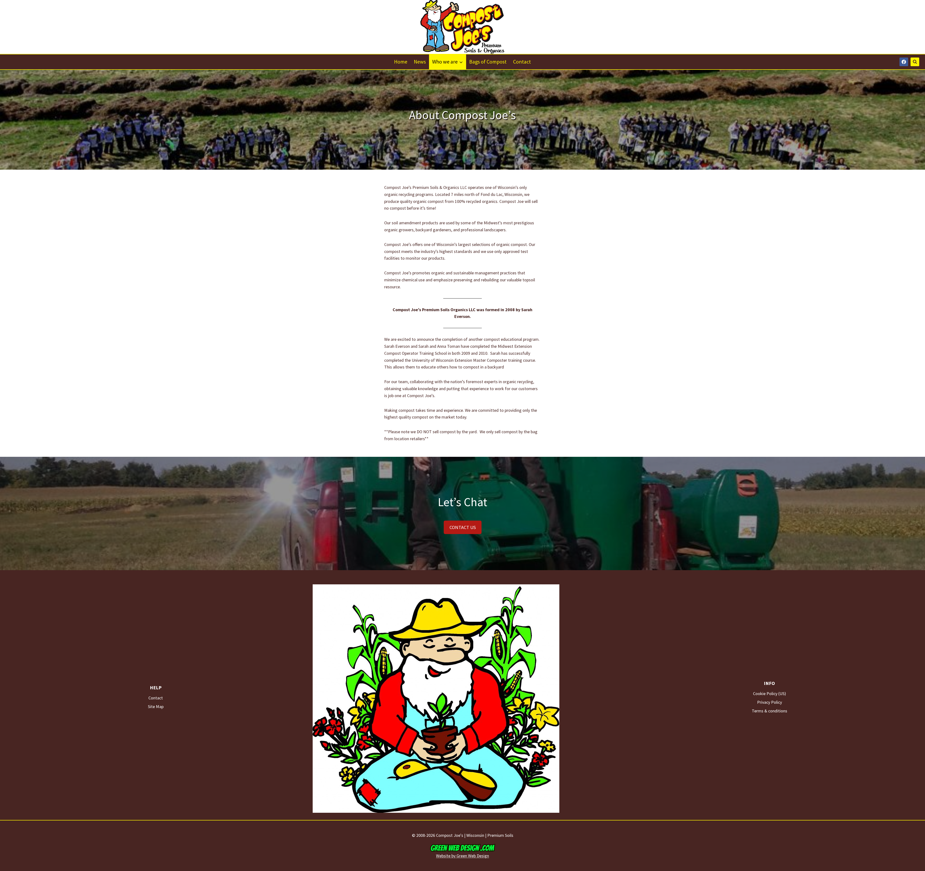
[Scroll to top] (901, 856)
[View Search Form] (915, 62)
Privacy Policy (769, 702)
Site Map (156, 706)
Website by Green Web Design (462, 855)
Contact (522, 61)
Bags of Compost (488, 61)
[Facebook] (903, 62)
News (420, 61)
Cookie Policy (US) (769, 693)
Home (400, 61)
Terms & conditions (769, 711)
